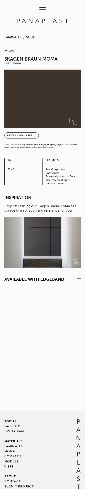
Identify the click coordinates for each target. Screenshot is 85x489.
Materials (13, 441)
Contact (12, 481)
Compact (12, 456)
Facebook (13, 426)
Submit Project (19, 486)
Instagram (14, 431)
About (10, 476)
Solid (31, 37)
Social (10, 421)
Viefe (9, 466)
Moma (9, 451)
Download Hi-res (19, 135)
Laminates (13, 37)
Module (11, 461)
